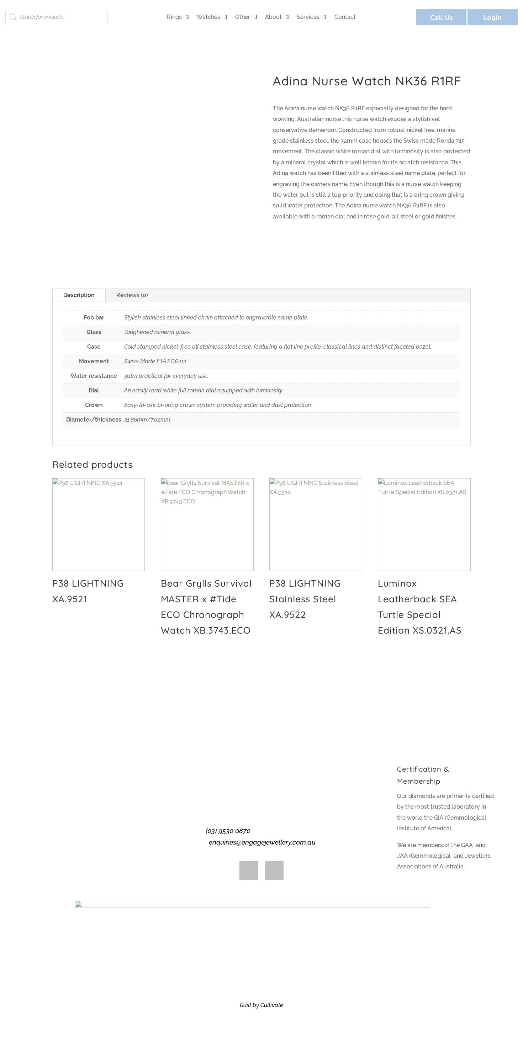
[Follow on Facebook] (248, 870)
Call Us (441, 17)
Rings (174, 17)
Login (492, 17)
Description (79, 295)
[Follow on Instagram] (274, 870)
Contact (345, 17)
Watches (208, 17)
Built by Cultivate (261, 1005)
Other (242, 17)
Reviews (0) (132, 295)
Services (308, 17)
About (273, 17)
